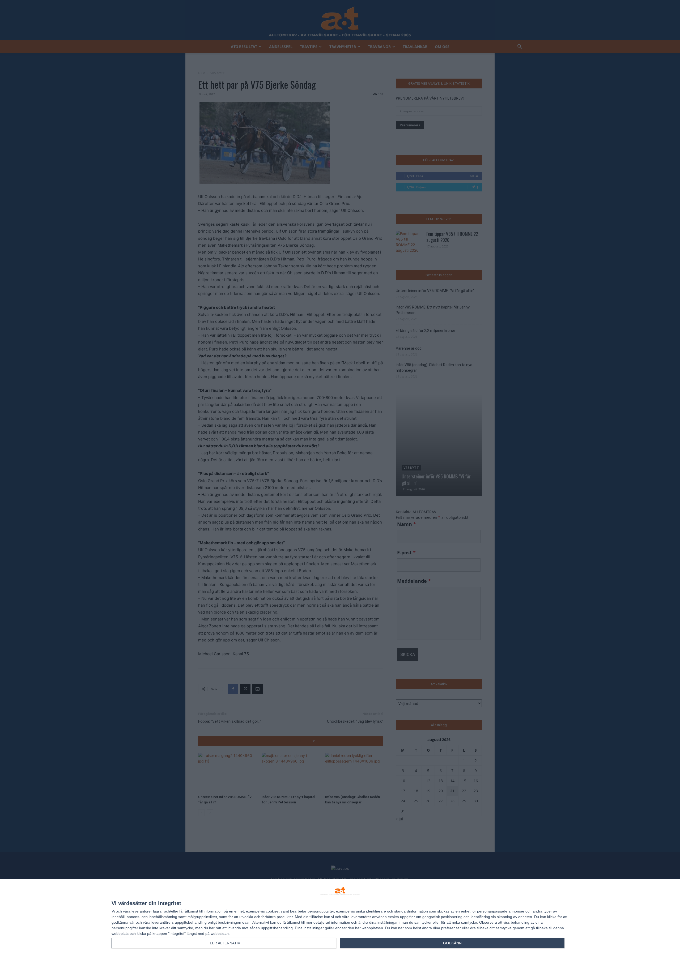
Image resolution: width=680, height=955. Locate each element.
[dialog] (340, 917)
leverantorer (141, 911)
